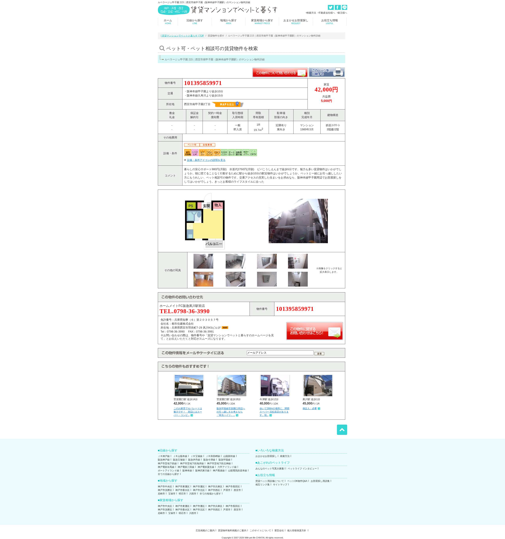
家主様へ (342, 12)
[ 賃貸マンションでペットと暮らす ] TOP (182, 35)
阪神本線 (187, 470)
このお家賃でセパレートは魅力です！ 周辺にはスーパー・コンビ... (188, 412)
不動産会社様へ (327, 12)
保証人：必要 (310, 408)
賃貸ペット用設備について (269, 481)
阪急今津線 (209, 459)
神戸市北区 (199, 490)
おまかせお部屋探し (295, 21)
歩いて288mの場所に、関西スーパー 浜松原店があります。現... (274, 412)
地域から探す (228, 21)
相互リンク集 (262, 484)
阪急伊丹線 (194, 459)
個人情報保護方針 (297, 530)
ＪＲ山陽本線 (180, 456)
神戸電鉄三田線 (186, 467)
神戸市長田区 (233, 486)
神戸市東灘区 (182, 486)
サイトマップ (280, 484)
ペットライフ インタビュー (302, 468)
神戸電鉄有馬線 (166, 467)
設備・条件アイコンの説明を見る (206, 160)
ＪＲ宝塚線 (196, 456)
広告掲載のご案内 (205, 530)
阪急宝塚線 (179, 459)
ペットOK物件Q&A (297, 481)
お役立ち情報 (329, 21)
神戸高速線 (219, 470)
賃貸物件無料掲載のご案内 (232, 530)
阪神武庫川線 (202, 470)
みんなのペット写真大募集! (269, 468)
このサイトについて (260, 530)
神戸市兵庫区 (215, 486)
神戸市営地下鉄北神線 (219, 463)
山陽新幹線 (229, 456)
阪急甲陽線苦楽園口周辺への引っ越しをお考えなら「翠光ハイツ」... (231, 412)
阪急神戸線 (164, 459)
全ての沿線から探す (168, 474)
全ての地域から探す (210, 493)
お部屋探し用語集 (320, 481)
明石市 (182, 493)
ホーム (168, 21)
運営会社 (279, 530)
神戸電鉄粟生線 (206, 467)
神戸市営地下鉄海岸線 (192, 463)
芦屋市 (226, 490)
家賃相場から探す (262, 21)
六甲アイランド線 (227, 467)
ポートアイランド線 (168, 470)
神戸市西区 (214, 490)
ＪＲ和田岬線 (213, 456)
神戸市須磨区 (165, 490)
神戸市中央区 (165, 486)
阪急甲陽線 (224, 459)
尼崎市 (161, 493)
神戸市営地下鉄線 (167, 463)
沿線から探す (194, 21)
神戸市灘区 (199, 486)
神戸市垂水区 (182, 490)
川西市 (192, 493)
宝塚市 (171, 493)
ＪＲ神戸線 (164, 456)
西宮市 (237, 490)
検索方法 (311, 12)
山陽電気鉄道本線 (237, 470)
